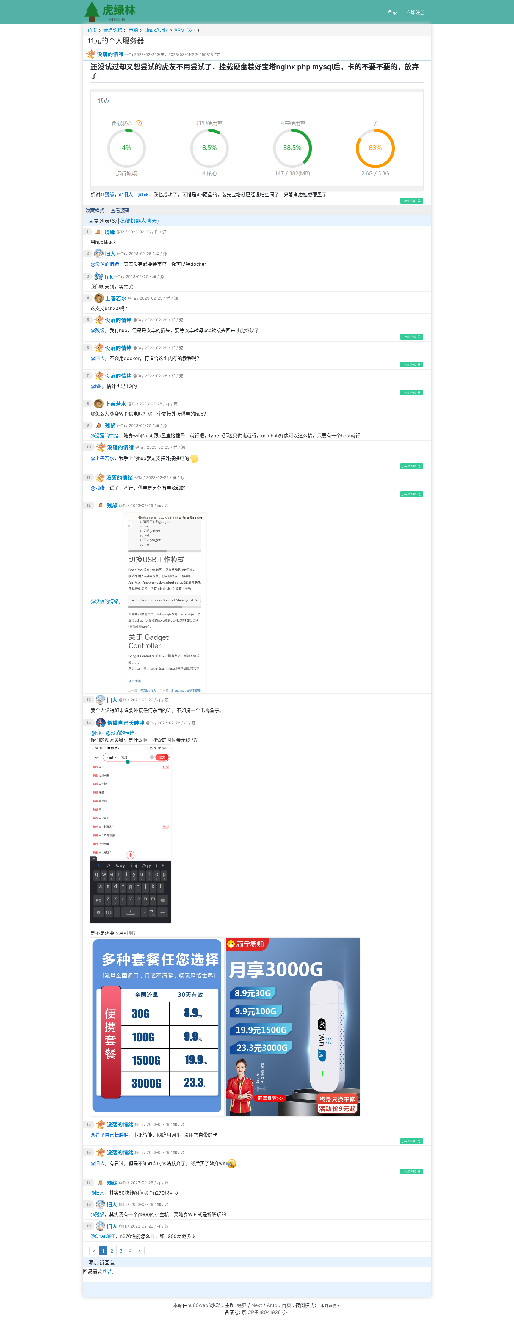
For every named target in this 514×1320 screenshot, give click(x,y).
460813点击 (210, 54)
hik (145, 194)
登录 (392, 12)
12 (89, 505)
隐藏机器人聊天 (138, 221)
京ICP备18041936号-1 (266, 1312)
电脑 (133, 30)
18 (89, 1204)
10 (89, 447)
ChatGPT (105, 1236)
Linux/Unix (156, 30)
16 (89, 1152)
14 (89, 722)
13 (89, 699)
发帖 (193, 30)
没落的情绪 (110, 54)
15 (89, 1124)
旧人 (128, 194)
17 (89, 1182)
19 (89, 1226)
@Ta (129, 54)
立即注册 (415, 12)
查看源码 (120, 210)
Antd (272, 1305)
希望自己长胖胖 (126, 723)
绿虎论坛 (112, 30)
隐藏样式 (94, 210)
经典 (242, 1305)
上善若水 (116, 298)
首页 (92, 30)
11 (88, 477)
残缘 (109, 194)
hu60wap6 (199, 1305)
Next (256, 1305)
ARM (179, 30)
